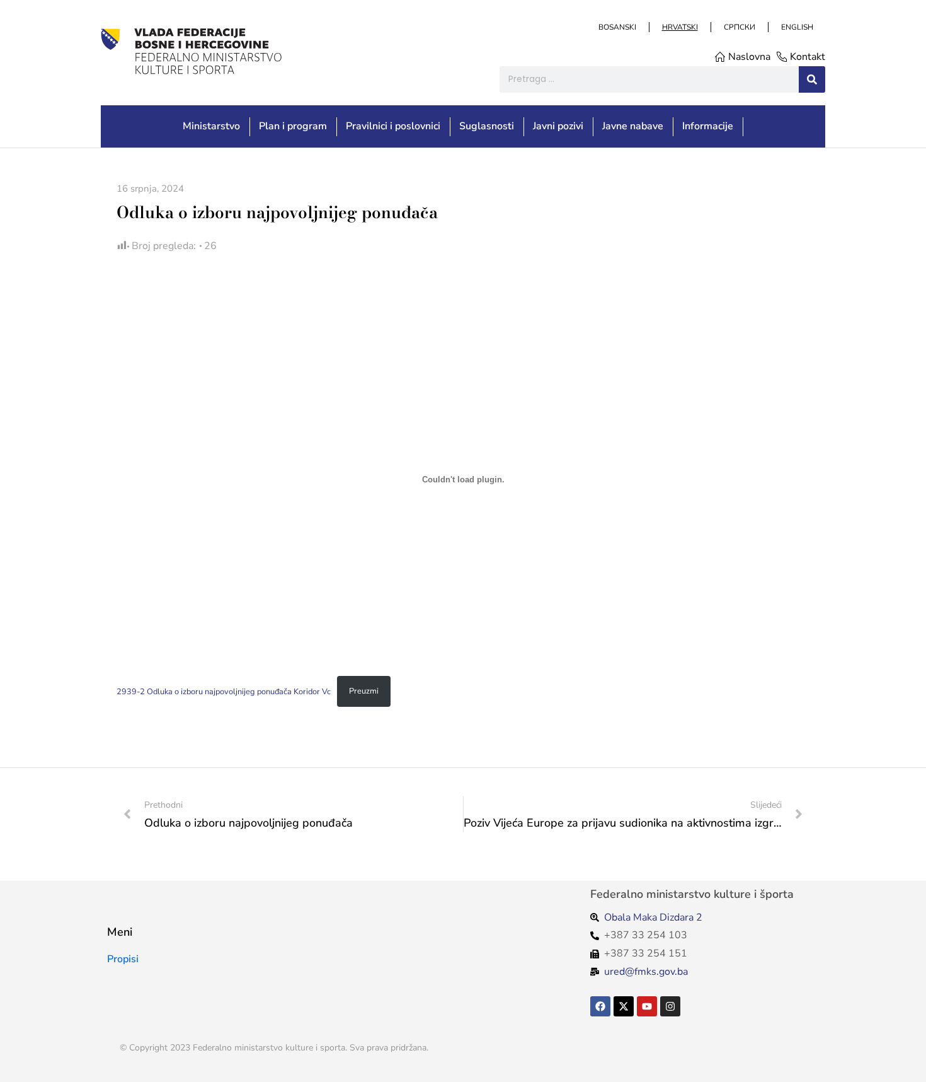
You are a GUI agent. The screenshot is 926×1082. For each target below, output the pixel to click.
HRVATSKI (679, 27)
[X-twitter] (624, 1006)
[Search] (812, 79)
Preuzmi (364, 691)
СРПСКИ (739, 27)
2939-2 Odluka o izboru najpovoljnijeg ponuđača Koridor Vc (224, 691)
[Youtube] (647, 1006)
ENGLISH (796, 27)
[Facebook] (600, 1006)
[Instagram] (670, 1006)
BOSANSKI (617, 27)
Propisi (123, 959)
